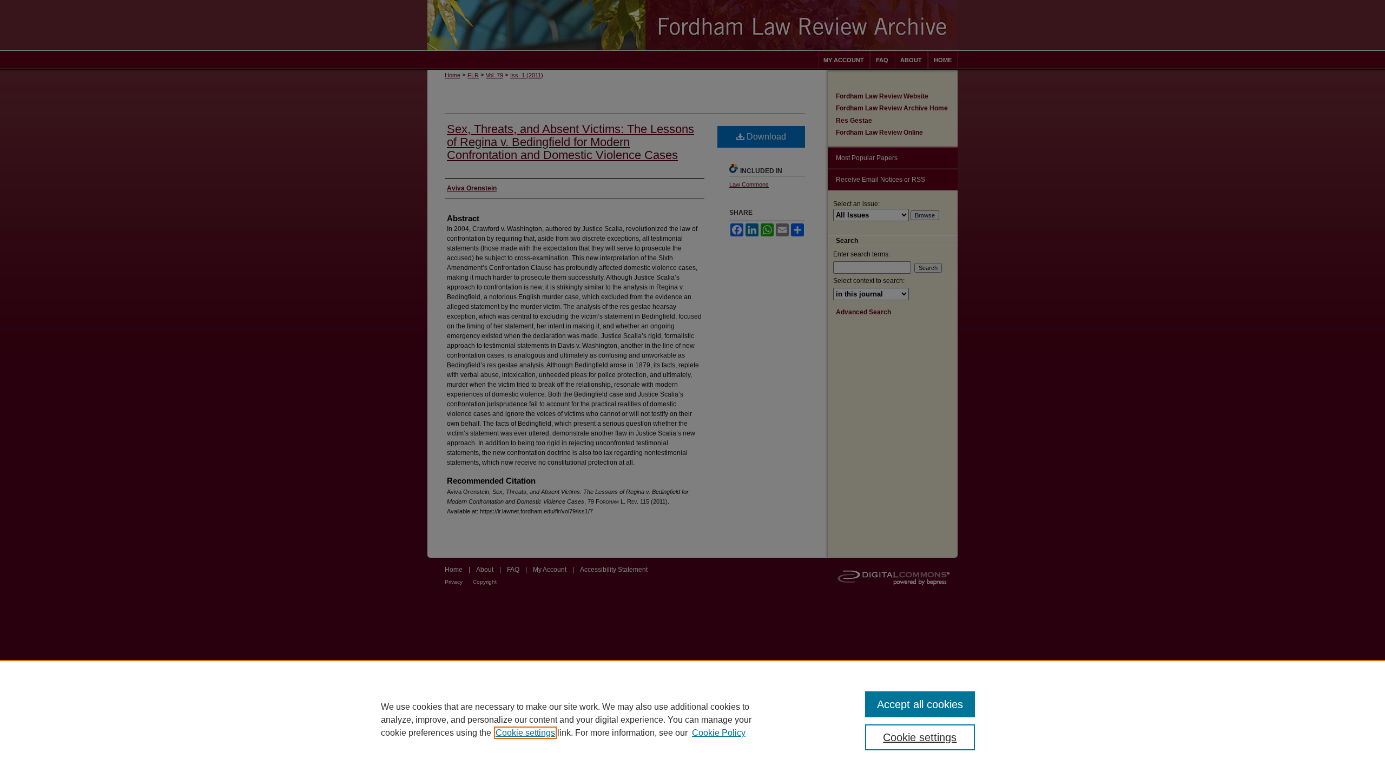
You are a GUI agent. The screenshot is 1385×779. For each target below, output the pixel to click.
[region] (692, 719)
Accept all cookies (920, 704)
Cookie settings (525, 732)
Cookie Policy (719, 732)
